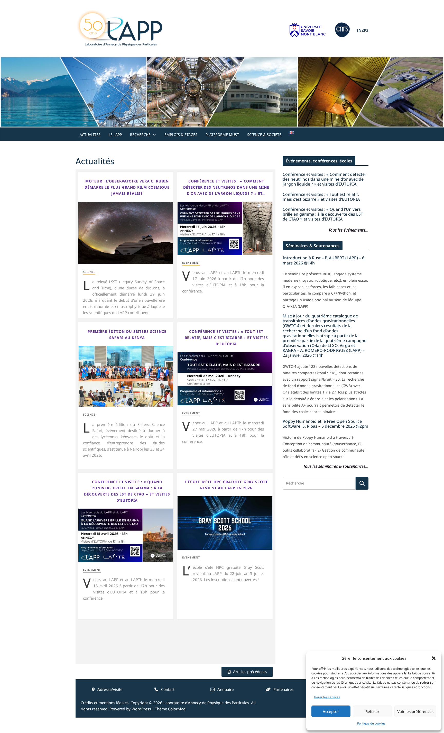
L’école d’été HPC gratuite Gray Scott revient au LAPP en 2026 (226, 484)
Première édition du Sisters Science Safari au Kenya (127, 334)
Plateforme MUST (222, 134)
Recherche (140, 134)
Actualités (90, 134)
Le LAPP (115, 134)
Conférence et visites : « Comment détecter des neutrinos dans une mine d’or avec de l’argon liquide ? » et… (226, 187)
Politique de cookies (371, 723)
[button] (433, 658)
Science (89, 272)
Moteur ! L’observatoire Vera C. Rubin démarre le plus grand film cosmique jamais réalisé (127, 187)
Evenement (191, 262)
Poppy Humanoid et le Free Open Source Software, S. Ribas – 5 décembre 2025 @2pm (325, 423)
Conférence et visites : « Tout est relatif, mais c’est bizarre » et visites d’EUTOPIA (226, 337)
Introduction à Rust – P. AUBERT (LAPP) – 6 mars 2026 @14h (323, 260)
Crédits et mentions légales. (105, 702)
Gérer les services (327, 697)
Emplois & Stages (180, 134)
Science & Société (264, 134)
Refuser (372, 711)
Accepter (331, 711)
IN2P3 (362, 30)
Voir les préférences (415, 711)
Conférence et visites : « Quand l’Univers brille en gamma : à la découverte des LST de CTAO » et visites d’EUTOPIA (127, 491)
